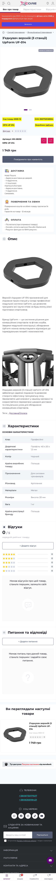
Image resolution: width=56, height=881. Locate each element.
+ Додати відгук (28, 545)
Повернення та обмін (25, 201)
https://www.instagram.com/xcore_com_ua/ (28, 816)
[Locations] (47, 3)
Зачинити (28, 24)
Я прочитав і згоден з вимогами (30, 841)
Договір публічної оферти (26, 841)
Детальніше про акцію (23, 19)
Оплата (16, 220)
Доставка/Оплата (18, 413)
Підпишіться (42, 835)
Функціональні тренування (39, 32)
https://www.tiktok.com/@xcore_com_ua (35, 816)
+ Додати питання (27, 641)
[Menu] (3, 3)
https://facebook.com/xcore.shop (21, 816)
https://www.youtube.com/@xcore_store (42, 816)
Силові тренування (16, 32)
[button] (26, 109)
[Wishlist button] (44, 140)
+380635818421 (28, 800)
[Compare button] (51, 140)
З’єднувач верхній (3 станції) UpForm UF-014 (40, 726)
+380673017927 (28, 796)
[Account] (52, 3)
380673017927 (14, 816)
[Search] (8, 3)
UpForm (49, 125)
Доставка (17, 171)
